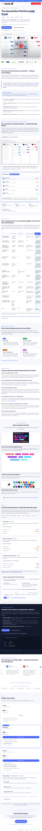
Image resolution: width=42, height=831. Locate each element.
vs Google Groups (31, 316)
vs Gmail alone (38, 316)
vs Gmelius (22, 316)
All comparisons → (5, 318)
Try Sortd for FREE (36, 3)
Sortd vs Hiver (13, 316)
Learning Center (20, 829)
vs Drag (26, 316)
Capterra (29, 682)
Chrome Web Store (22, 682)
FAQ (35, 829)
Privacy (31, 829)
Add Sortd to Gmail (7, 27)
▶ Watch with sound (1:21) (19, 27)
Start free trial (21, 737)
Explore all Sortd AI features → (16, 572)
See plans (21, 715)
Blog (39, 829)
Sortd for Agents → (14, 415)
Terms (27, 829)
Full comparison (24, 384)
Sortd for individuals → (12, 400)
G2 (26, 682)
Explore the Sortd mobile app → (33, 497)
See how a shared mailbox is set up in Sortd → (9, 360)
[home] (8, 3)
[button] (2, 3)
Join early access (7, 799)
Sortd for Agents (5, 630)
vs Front (18, 316)
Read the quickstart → (16, 630)
